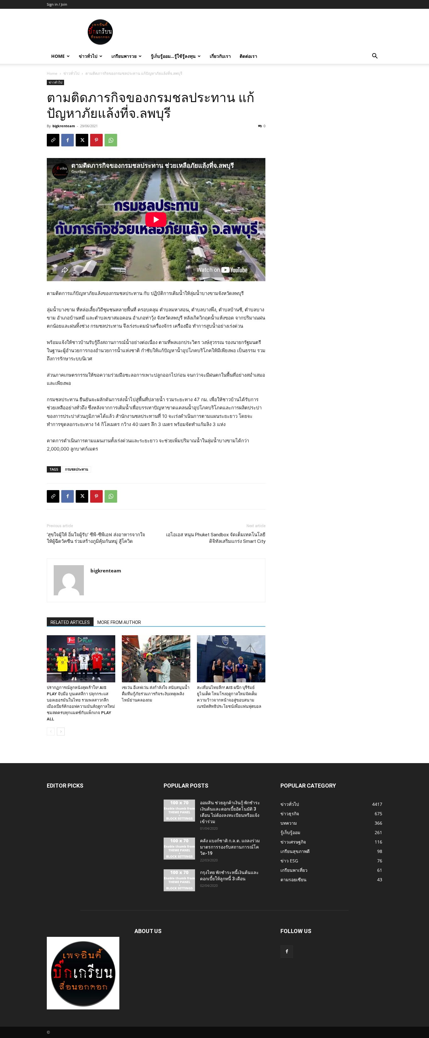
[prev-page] (51, 731)
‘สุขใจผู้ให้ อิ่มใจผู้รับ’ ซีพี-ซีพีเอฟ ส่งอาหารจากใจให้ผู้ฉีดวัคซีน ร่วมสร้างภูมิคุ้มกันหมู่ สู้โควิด (96, 538)
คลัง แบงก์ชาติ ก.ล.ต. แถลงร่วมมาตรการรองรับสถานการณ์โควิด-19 (230, 847)
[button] (374, 57)
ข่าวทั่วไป (88, 56)
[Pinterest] (96, 140)
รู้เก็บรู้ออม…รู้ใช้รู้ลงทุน (173, 56)
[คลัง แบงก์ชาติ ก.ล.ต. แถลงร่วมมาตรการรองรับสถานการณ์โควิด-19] (179, 849)
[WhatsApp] (111, 140)
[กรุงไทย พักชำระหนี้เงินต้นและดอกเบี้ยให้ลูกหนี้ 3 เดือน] (179, 880)
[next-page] (61, 731)
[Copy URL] (53, 140)
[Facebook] (67, 140)
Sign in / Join (57, 4)
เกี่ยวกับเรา (220, 56)
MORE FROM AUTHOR (119, 622)
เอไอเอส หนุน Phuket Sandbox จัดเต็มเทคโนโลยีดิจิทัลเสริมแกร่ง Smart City (215, 538)
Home (58, 56)
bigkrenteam (63, 125)
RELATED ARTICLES (70, 622)
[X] (82, 140)
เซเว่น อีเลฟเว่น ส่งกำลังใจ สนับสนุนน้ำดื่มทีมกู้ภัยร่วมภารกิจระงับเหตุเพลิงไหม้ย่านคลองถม (155, 693)
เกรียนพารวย (124, 56)
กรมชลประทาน (76, 469)
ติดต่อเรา (248, 56)
